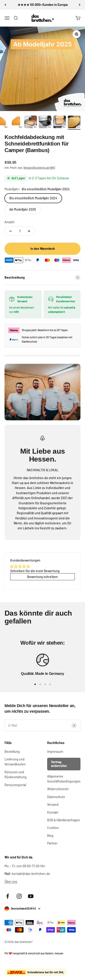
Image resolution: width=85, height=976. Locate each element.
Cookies (53, 828)
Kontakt (52, 812)
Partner (52, 843)
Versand (52, 804)
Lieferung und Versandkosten (15, 761)
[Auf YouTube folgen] (31, 896)
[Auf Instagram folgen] (19, 896)
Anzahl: (10, 222)
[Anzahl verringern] (10, 231)
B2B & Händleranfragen (63, 820)
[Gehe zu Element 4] (30, 123)
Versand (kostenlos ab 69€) (39, 167)
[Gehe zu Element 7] (74, 123)
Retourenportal (15, 785)
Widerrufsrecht (58, 789)
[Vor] (79, 4)
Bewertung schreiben (42, 577)
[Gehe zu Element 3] (16, 123)
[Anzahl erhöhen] (29, 231)
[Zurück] (5, 4)
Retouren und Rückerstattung (16, 774)
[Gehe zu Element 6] (59, 123)
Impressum (55, 751)
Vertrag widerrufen (59, 764)
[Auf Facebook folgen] (8, 896)
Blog (50, 835)
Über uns (11, 881)
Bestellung (12, 751)
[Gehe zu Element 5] (45, 123)
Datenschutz (56, 797)
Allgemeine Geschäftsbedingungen (63, 778)
